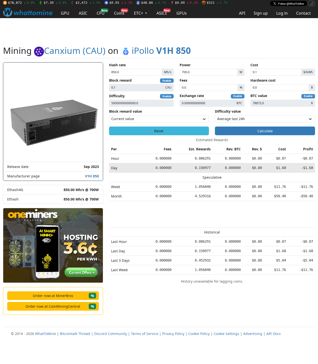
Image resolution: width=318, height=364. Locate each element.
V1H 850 (92, 176)
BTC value (258, 95)
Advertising (252, 333)
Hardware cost (263, 80)
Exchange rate (192, 95)
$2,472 (88, 2)
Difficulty (117, 96)
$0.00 (186, 2)
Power (185, 65)
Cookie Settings (226, 333)
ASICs (163, 12)
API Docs (273, 333)
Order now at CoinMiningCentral (60, 306)
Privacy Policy (173, 333)
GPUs (181, 13)
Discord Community (110, 333)
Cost (254, 65)
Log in (282, 13)
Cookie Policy (199, 333)
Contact (303, 13)
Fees (183, 80)
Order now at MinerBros (63, 295)
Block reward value (125, 111)
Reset (158, 131)
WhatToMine (45, 333)
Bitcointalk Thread (75, 333)
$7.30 (55, 2)
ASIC (83, 13)
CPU (102, 12)
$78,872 (21, 2)
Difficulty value (228, 111)
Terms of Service (144, 333)
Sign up (261, 13)
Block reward (120, 80)
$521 (217, 2)
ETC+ (139, 13)
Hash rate (117, 65)
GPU (65, 13)
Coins (120, 12)
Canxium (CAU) (75, 50)
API (242, 13)
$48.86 (153, 2)
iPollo (161, 50)
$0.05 (120, 2)
